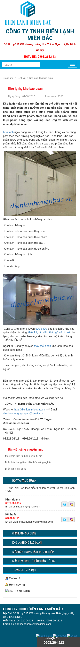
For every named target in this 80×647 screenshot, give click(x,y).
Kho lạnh (8, 132)
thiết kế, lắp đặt (37, 332)
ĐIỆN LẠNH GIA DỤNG (24, 533)
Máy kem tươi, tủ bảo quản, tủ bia (23, 456)
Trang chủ (8, 78)
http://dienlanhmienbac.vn (29, 409)
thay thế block (42, 345)
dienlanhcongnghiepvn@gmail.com (23, 413)
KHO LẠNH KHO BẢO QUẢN (27, 542)
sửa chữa (41, 328)
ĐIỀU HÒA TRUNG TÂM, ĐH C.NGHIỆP (33, 551)
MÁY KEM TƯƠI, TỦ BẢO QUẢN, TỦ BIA (33, 561)
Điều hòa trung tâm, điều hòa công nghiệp (28, 462)
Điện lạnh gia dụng (15, 468)
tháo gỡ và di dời (59, 332)
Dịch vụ (21, 78)
